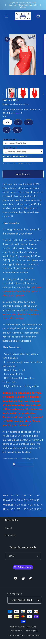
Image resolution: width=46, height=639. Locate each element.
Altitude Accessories (27, 626)
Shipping (6, 104)
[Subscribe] (37, 556)
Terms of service (16, 635)
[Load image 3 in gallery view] (35, 93)
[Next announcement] (41, 5)
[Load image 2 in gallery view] (23, 93)
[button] (6, 16)
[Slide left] (3, 94)
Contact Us (10, 535)
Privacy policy (32, 630)
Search (9, 528)
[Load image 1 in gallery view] (11, 93)
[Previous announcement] (5, 5)
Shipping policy (33, 635)
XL (17, 129)
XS (7, 122)
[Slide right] (43, 94)
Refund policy (17, 630)
